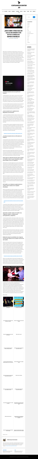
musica (28, 36)
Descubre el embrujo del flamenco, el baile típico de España (30, 186)
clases (28, 30)
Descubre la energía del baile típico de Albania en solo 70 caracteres (30, 189)
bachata (28, 24)
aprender (28, 23)
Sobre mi (34, 11)
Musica (21, 11)
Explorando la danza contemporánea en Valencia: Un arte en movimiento (31, 68)
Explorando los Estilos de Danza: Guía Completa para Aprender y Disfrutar (31, 79)
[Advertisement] (13, 45)
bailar (28, 27)
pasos (28, 39)
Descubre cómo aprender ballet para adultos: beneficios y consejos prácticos (31, 160)
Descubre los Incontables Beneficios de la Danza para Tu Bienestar (31, 140)
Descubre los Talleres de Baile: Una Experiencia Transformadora (30, 53)
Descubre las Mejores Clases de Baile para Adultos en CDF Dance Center (31, 113)
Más (31, 11)
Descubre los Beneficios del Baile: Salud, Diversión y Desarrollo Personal (30, 109)
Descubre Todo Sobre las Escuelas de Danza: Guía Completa (30, 146)
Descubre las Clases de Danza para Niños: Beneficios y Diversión (30, 96)
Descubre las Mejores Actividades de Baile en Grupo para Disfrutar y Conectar (30, 116)
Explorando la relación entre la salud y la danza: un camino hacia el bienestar (31, 119)
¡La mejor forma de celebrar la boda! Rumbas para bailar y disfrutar (30, 197)
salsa (6, 434)
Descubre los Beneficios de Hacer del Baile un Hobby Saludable (30, 125)
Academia (17, 11)
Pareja (25, 11)
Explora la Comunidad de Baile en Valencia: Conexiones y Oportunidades (31, 56)
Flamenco (13, 11)
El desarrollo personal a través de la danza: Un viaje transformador (30, 89)
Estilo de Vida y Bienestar (30, 33)
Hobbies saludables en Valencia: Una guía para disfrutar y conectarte (31, 134)
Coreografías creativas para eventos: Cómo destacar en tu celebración (31, 131)
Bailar (9, 11)
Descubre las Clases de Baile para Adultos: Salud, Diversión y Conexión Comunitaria (31, 76)
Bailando (5, 11)
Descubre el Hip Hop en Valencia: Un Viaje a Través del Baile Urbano (31, 150)
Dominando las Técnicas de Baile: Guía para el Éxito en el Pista (30, 93)
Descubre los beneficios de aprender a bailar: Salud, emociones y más (30, 86)
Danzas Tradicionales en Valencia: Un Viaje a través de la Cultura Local (31, 106)
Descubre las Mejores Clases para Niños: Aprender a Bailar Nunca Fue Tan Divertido (30, 103)
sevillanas (28, 42)
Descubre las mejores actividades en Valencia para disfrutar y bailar (30, 99)
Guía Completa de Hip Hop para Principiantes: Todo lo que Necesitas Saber (31, 143)
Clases (28, 11)
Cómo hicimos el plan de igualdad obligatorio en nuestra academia (31, 175)
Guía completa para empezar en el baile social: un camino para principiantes (31, 50)
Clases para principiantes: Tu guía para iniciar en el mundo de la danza (31, 156)
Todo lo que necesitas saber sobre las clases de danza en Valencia (30, 83)
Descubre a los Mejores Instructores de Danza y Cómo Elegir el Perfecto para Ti (31, 62)
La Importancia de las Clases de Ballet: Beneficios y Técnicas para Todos (31, 153)
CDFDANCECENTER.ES (19, 6)
